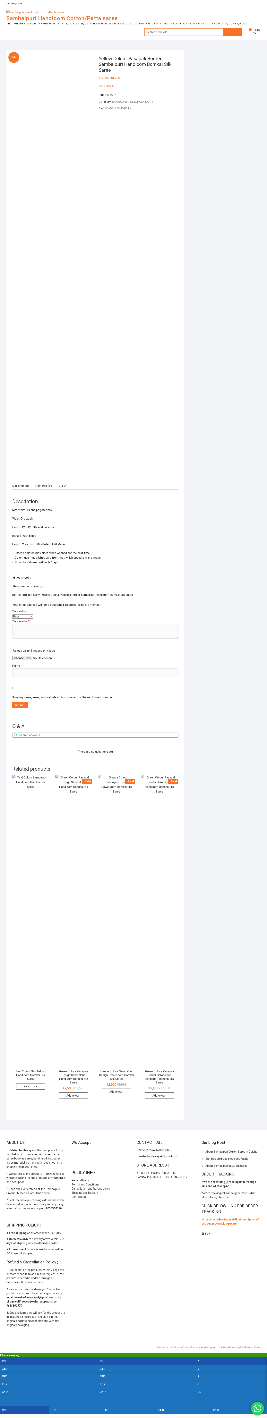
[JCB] (75, 1162)
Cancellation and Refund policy (91, 1188)
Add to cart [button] (73, 1095)
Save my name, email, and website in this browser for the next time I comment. (63, 697)
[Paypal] (97, 1152)
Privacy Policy (80, 1180)
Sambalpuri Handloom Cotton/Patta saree (62, 18)
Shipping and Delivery (85, 1192)
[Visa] (90, 1152)
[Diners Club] (105, 1152)
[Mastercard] (82, 1152)
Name (16, 665)
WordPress (254, 1347)
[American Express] (75, 1152)
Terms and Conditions (85, 1184)
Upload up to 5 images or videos (34, 650)
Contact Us (79, 1196)
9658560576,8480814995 (155, 1150)
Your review (21, 621)
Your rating (19, 611)
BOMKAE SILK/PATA (118, 108)
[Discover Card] (113, 1152)
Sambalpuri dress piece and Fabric (226, 1158)
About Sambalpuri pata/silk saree (226, 1165)
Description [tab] (20, 486)
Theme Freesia (229, 1347)
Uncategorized (14, 3)
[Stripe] (120, 1152)
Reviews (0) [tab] (43, 486)
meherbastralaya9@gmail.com (158, 1156)
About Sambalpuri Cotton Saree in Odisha (231, 1151)
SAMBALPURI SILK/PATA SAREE (133, 102)
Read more (31, 1086)
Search (232, 32)
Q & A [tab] (62, 486)
